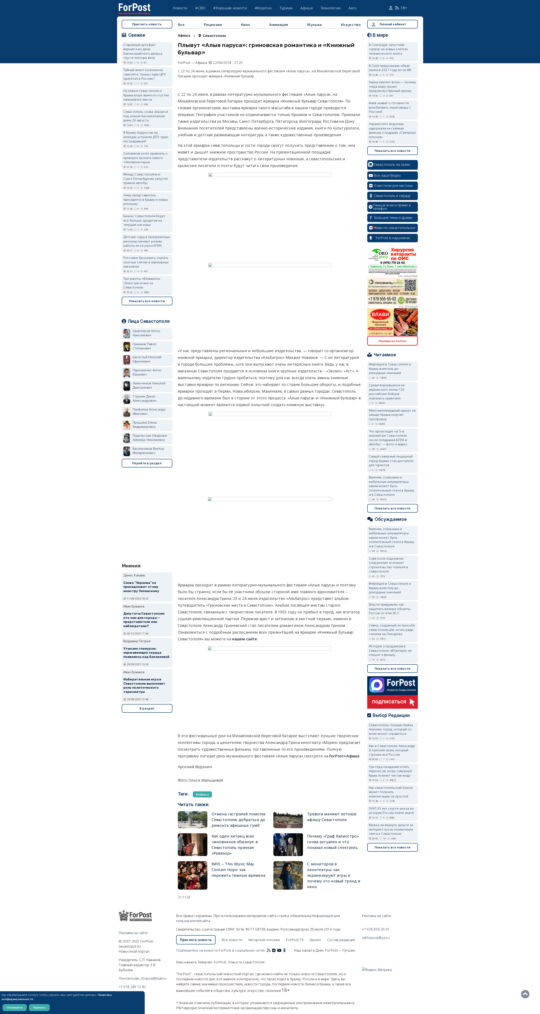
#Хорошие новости (230, 7)
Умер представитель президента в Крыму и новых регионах (145, 199)
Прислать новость (147, 24)
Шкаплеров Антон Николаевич (146, 333)
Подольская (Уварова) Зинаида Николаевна (150, 437)
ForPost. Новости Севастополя (239, 962)
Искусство (351, 24)
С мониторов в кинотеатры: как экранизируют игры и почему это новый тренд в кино (333, 875)
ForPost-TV (295, 939)
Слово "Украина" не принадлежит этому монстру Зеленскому (141, 587)
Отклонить (15, 1007)
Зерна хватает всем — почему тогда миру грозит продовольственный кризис (392, 86)
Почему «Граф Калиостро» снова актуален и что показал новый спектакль (333, 842)
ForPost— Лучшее (340, 950)
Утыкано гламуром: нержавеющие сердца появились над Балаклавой (146, 653)
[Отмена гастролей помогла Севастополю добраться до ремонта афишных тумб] (192, 819)
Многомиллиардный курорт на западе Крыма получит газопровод (392, 414)
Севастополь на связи (392, 164)
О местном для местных (393, 185)
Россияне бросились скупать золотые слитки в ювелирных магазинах (146, 262)
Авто (352, 7)
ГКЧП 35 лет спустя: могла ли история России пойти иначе (391, 810)
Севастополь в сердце (392, 196)
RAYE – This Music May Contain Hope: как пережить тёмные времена (239, 869)
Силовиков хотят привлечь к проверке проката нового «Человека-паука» (145, 157)
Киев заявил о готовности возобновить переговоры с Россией (390, 107)
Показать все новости (147, 301)
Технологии (331, 7)
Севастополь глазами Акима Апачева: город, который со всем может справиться (391, 729)
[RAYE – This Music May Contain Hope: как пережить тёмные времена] (192, 875)
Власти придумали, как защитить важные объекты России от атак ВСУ (389, 608)
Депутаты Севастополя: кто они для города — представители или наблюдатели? (144, 620)
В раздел (147, 708)
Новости (180, 7)
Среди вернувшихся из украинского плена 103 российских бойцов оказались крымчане (387, 391)
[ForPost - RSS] (268, 950)
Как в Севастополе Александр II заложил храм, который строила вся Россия (392, 750)
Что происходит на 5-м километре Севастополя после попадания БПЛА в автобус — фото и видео (388, 437)
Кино (245, 24)
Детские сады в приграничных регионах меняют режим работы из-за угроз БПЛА (146, 241)
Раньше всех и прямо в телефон (392, 206)
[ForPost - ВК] (273, 950)
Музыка (314, 24)
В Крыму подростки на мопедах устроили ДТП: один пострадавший (145, 136)
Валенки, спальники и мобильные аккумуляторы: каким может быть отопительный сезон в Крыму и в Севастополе (391, 486)
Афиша (306, 7)
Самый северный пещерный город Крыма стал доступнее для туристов (391, 460)
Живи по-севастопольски (394, 228)
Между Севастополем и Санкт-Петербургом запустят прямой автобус (145, 178)
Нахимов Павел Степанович (145, 346)
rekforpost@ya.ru (376, 937)
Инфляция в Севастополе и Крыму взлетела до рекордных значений (390, 368)
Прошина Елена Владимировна (145, 424)
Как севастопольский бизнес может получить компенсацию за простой (391, 791)
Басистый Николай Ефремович (147, 359)
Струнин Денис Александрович (145, 398)
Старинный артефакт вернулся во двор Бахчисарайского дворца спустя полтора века (142, 51)
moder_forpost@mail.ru (148, 978)
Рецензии (213, 24)
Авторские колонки (264, 939)
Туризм (286, 7)
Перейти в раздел (147, 463)
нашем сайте (244, 639)
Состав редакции (341, 939)
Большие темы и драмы (393, 217)
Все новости (232, 939)
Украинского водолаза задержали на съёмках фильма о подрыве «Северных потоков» (392, 130)
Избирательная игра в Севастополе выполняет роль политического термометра (144, 685)
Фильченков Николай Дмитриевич (149, 385)
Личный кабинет (392, 24)
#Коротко (263, 7)
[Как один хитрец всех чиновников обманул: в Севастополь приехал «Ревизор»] (192, 844)
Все (181, 24)
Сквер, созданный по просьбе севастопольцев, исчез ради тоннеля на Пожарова (392, 629)
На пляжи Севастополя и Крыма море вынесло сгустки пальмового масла (146, 95)
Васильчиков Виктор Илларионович (148, 450)
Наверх (526, 994)
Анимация (278, 24)
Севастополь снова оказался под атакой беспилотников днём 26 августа (145, 115)
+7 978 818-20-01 (376, 929)
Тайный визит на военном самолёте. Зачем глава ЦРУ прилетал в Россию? (144, 74)
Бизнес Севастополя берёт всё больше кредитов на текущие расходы (144, 220)
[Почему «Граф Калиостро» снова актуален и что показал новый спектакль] (288, 844)
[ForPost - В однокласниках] (284, 950)
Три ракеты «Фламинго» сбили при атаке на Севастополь (142, 282)
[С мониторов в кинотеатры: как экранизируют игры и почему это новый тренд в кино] (288, 875)
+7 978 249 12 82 (132, 986)
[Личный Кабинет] (391, 8)
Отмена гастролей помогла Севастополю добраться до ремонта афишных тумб (239, 819)
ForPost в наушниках (393, 238)
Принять (39, 1007)
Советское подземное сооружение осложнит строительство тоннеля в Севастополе (388, 565)
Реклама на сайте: (377, 915)
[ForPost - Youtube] (279, 950)
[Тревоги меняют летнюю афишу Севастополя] (288, 819)
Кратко (315, 939)
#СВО (200, 7)
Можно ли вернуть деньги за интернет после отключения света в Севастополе (391, 829)
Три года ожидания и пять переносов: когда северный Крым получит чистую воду (390, 771)
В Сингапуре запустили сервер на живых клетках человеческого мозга (388, 49)
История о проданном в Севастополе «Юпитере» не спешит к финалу (390, 650)
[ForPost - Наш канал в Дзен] (287, 950)
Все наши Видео (387, 175)
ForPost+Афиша (344, 756)
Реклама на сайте (133, 933)
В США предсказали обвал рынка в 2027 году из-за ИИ (390, 67)
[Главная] (134, 6)
